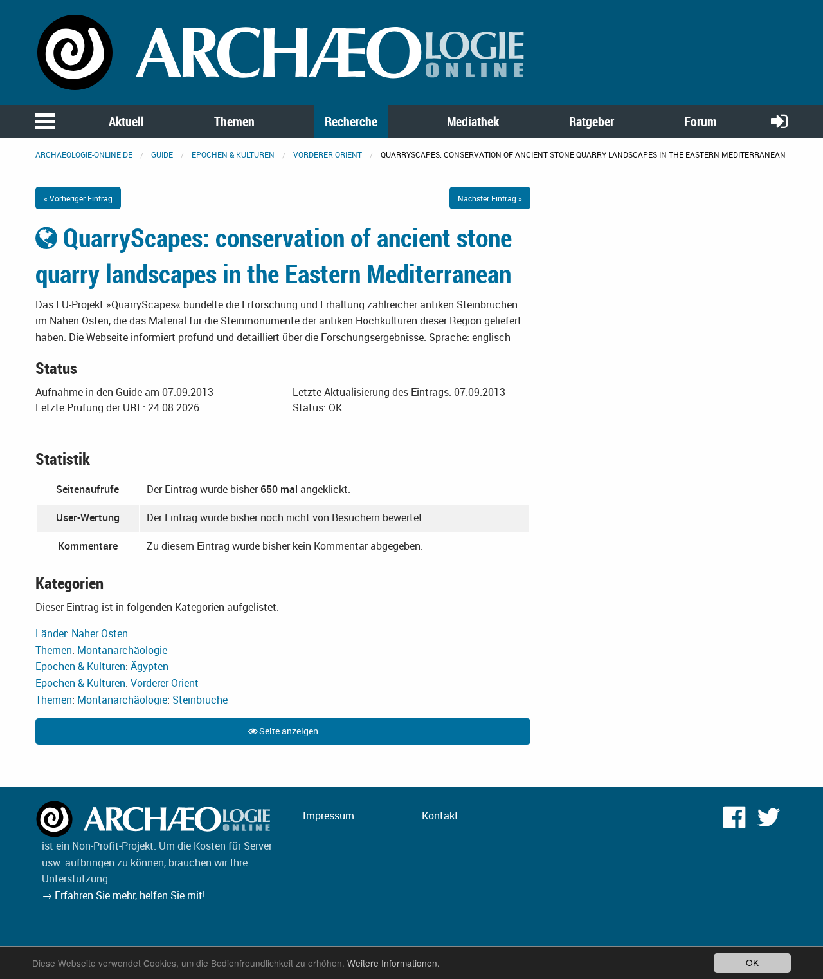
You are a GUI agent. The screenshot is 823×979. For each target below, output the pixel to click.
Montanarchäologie (122, 650)
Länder (50, 633)
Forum (700, 121)
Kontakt (440, 815)
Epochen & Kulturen (233, 154)
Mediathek (473, 121)
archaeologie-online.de (83, 154)
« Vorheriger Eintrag (78, 198)
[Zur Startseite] (282, 51)
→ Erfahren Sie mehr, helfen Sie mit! (123, 895)
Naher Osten (99, 633)
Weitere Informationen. (393, 962)
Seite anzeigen (287, 731)
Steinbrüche (200, 700)
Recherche (351, 121)
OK (752, 962)
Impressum (328, 815)
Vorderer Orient (327, 154)
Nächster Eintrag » (490, 198)
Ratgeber (591, 121)
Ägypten (149, 666)
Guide (162, 154)
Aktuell (126, 121)
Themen (234, 121)
